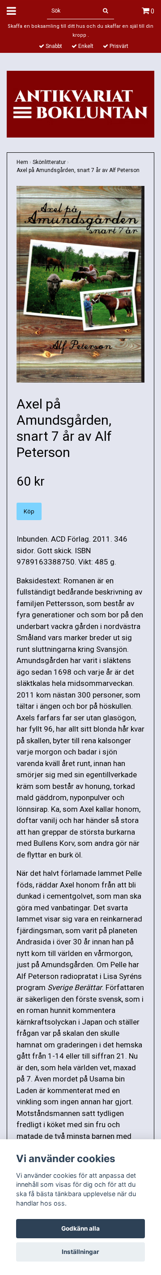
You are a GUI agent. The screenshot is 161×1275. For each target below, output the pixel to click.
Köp (29, 511)
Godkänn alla (80, 1228)
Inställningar (80, 1251)
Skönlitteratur (49, 162)
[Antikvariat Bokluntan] (80, 103)
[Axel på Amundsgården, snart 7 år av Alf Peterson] (80, 284)
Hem (22, 162)
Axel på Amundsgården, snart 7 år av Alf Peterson (78, 170)
